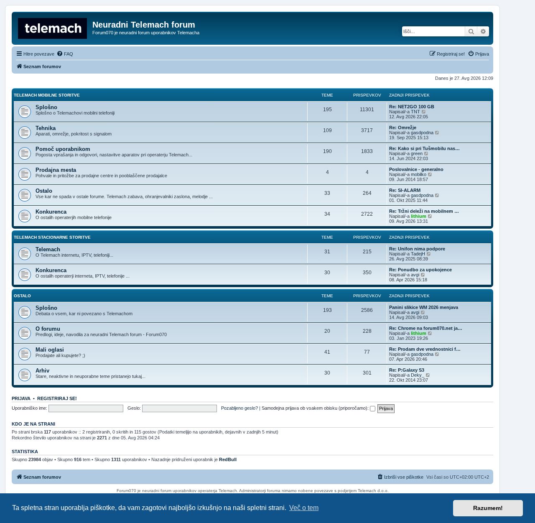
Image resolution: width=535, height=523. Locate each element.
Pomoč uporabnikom (63, 149)
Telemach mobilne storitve (47, 95)
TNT (415, 111)
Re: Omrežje (402, 127)
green (417, 153)
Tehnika (46, 128)
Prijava (21, 398)
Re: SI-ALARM (404, 190)
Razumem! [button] (488, 508)
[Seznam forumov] (53, 27)
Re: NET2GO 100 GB (411, 106)
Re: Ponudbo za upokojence (420, 269)
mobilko (418, 174)
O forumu (48, 329)
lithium (418, 216)
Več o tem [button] (303, 507)
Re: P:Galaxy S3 (406, 369)
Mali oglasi (50, 350)
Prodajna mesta (56, 170)
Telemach (48, 249)
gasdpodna (422, 132)
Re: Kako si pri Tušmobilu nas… (424, 148)
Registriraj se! (57, 398)
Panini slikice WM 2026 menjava (423, 307)
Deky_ (417, 375)
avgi (415, 274)
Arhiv (42, 370)
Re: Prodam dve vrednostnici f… (425, 349)
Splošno (46, 107)
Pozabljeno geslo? (239, 408)
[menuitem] (64, 54)
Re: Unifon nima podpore (417, 248)
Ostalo (44, 191)
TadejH (418, 253)
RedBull (228, 459)
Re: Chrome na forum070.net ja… (425, 328)
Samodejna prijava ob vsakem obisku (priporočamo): (316, 408)
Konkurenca (51, 212)
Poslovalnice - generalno (416, 169)
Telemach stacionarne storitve (52, 237)
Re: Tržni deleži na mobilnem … (424, 211)
